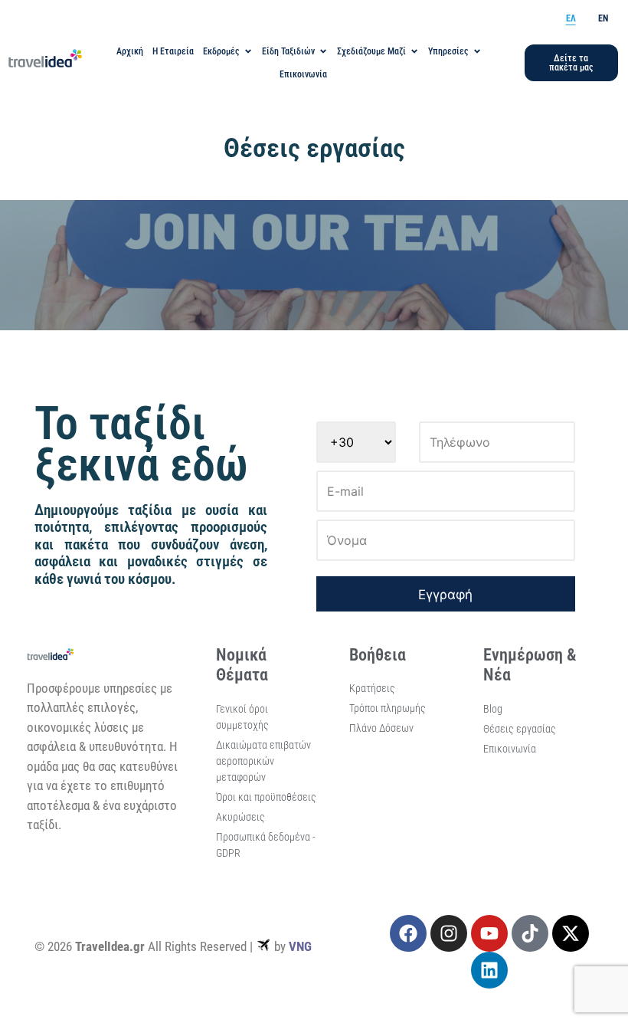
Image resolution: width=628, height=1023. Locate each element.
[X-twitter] (570, 933)
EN (603, 18)
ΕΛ (571, 18)
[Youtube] (489, 933)
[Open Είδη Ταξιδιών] (323, 51)
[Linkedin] (489, 970)
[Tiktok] (530, 933)
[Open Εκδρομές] (248, 51)
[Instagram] (448, 933)
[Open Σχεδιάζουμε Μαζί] (414, 51)
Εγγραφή (445, 594)
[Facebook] (408, 933)
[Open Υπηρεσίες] (477, 51)
